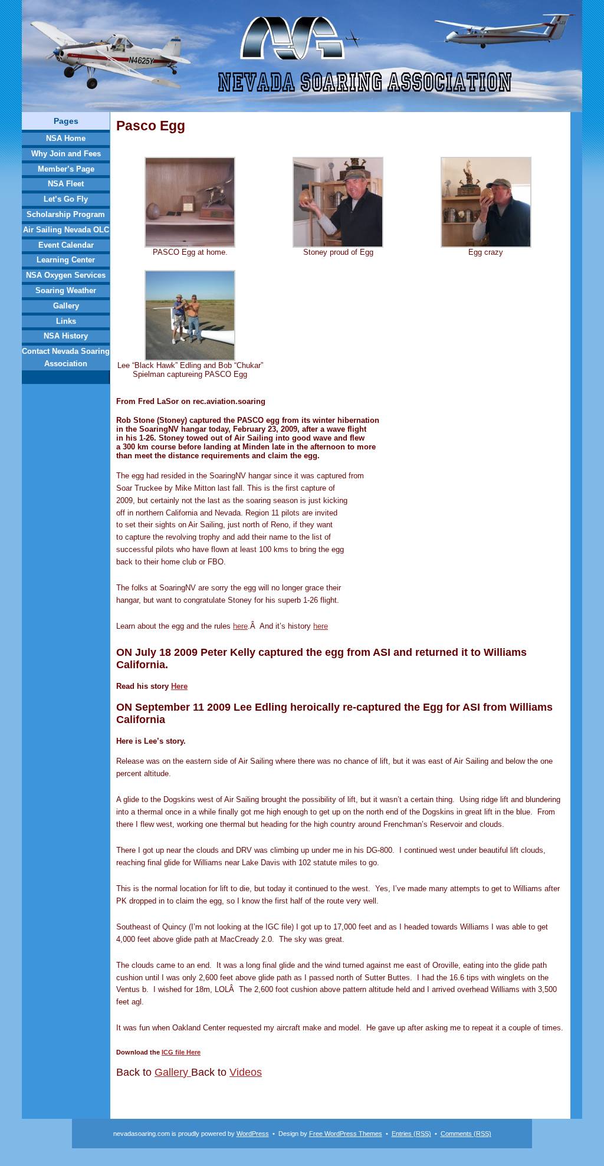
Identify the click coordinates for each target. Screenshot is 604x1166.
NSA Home (66, 138)
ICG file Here (181, 1052)
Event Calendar (66, 245)
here (240, 626)
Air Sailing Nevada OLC (66, 229)
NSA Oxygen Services (66, 275)
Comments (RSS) (466, 1133)
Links (66, 321)
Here (179, 686)
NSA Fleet (66, 183)
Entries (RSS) (411, 1133)
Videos (245, 1072)
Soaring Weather (65, 290)
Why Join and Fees (66, 153)
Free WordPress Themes (345, 1133)
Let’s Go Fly (66, 199)
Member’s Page (66, 169)
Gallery (66, 305)
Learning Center (66, 259)
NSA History (66, 335)
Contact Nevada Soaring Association (66, 357)
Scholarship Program (66, 214)
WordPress (253, 1133)
